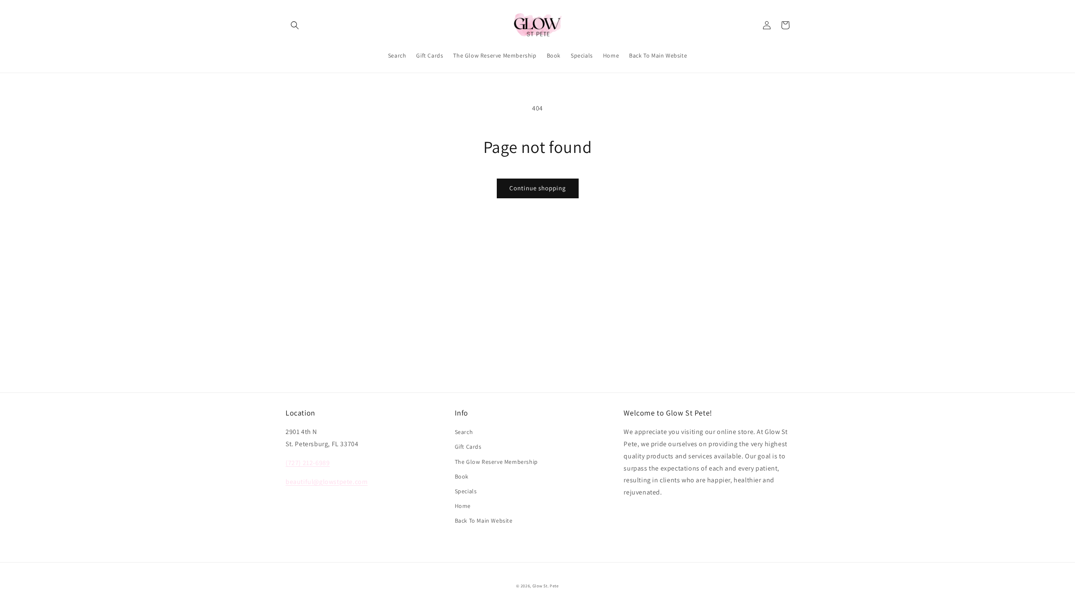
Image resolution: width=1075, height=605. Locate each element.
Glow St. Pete (545, 586)
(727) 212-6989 (308, 462)
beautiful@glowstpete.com (326, 481)
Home (463, 506)
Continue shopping (537, 188)
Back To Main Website (484, 520)
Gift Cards (468, 446)
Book (462, 476)
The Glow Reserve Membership (496, 462)
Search (464, 432)
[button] (295, 25)
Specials (466, 491)
